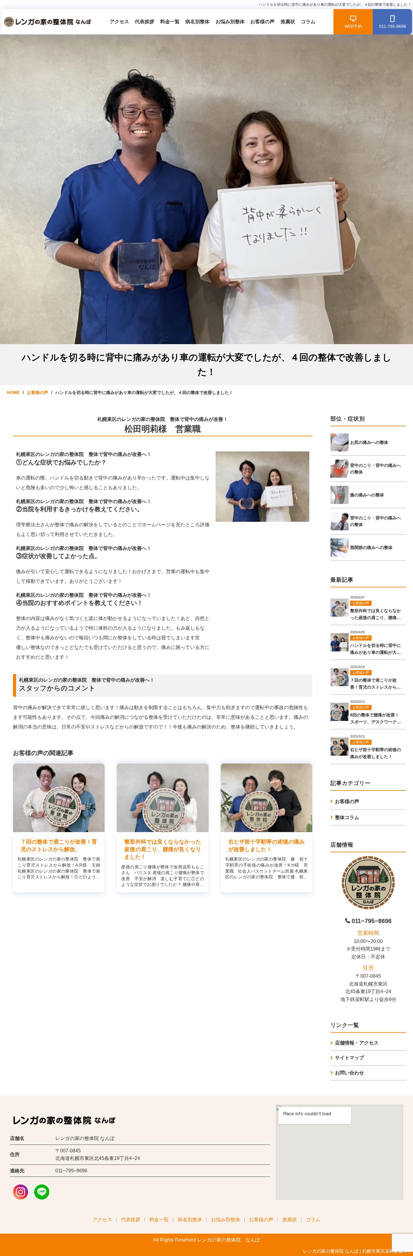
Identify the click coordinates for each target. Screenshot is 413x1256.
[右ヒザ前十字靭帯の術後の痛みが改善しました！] (266, 798)
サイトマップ (349, 1057)
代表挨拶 (144, 21)
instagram (20, 1192)
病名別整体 (197, 21)
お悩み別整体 (230, 21)
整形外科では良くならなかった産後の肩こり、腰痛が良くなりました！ (162, 849)
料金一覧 (170, 21)
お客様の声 (262, 21)
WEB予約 (353, 26)
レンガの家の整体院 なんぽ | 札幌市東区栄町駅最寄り (357, 1251)
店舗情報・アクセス (357, 1042)
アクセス (119, 21)
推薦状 (288, 21)
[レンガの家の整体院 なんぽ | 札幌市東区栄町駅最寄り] (46, 21)
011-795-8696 (392, 26)
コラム (308, 21)
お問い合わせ (349, 1072)
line (41, 1192)
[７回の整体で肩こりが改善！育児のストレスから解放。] (59, 798)
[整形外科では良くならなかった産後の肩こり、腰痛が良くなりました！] (162, 798)
